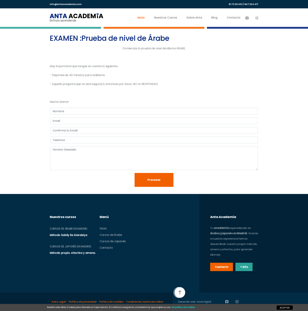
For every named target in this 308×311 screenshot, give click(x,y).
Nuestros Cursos (165, 17)
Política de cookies (111, 302)
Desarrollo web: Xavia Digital (194, 302)
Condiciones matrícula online (144, 302)
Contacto (233, 17)
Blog (214, 17)
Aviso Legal (58, 302)
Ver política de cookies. (183, 307)
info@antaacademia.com (65, 4)
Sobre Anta (194, 17)
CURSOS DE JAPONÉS (63, 246)
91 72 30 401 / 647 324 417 (243, 4)
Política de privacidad (82, 302)
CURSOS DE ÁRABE (61, 228)
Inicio (141, 17)
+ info (244, 267)
